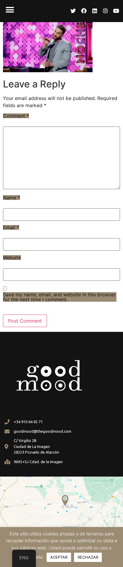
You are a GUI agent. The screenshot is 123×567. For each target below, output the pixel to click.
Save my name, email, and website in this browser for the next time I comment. (59, 297)
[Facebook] (84, 10)
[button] (9, 9)
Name (11, 197)
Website (12, 257)
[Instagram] (105, 10)
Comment (16, 115)
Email (11, 227)
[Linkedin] (94, 10)
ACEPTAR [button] (58, 557)
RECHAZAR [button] (88, 557)
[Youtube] (116, 10)
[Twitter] (73, 10)
